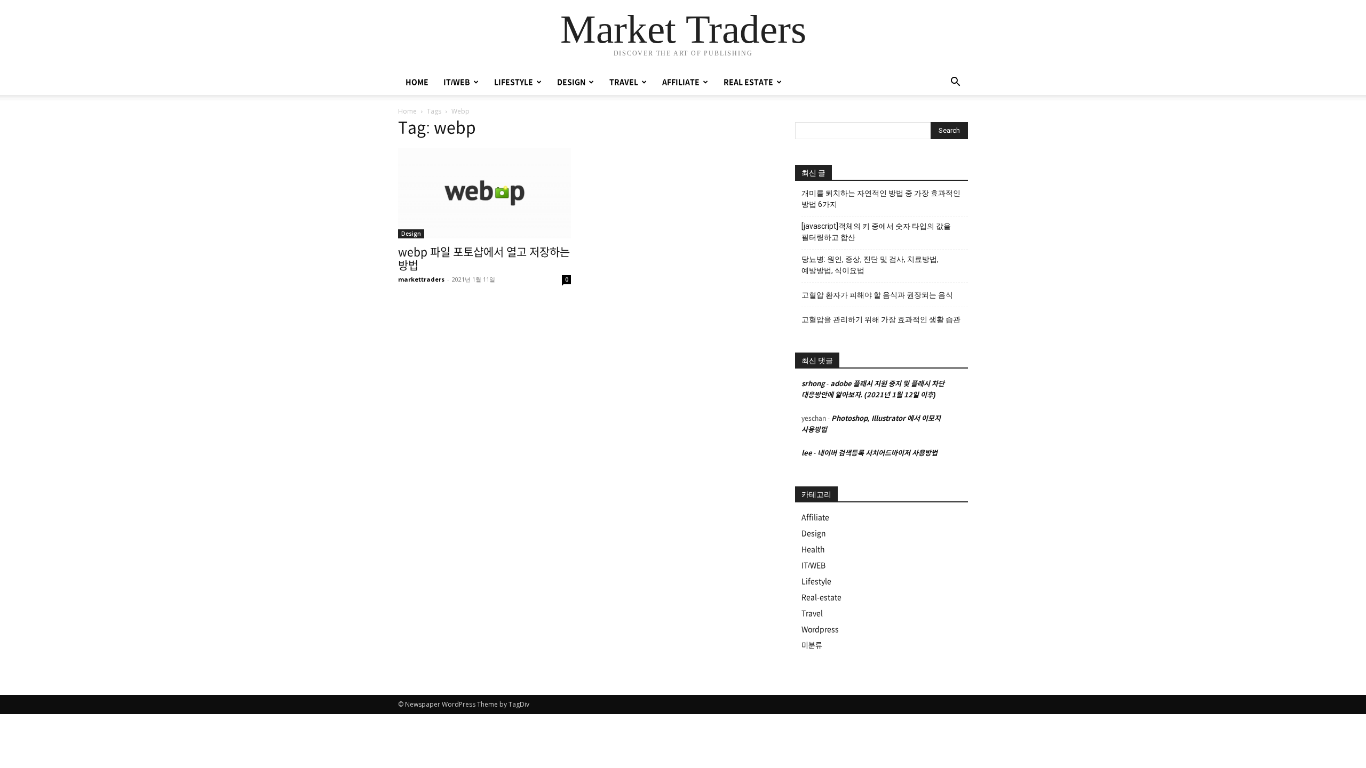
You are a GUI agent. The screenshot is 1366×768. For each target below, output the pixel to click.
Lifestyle (816, 581)
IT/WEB (456, 82)
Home (407, 111)
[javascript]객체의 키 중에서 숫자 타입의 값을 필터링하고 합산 (876, 232)
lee (806, 453)
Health (813, 549)
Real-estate (821, 597)
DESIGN (571, 82)
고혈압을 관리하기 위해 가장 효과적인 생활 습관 (880, 319)
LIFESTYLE (513, 82)
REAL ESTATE (748, 82)
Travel (812, 613)
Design (411, 233)
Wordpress (820, 629)
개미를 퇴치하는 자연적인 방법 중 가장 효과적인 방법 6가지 (880, 199)
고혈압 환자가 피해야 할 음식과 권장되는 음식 (877, 295)
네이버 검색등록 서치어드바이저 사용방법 (877, 453)
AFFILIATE (681, 82)
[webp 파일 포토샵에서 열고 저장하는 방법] (484, 193)
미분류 (811, 645)
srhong (813, 383)
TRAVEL (623, 82)
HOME (417, 82)
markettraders (421, 279)
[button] (955, 83)
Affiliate (815, 517)
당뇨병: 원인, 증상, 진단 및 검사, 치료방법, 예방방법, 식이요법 (870, 265)
